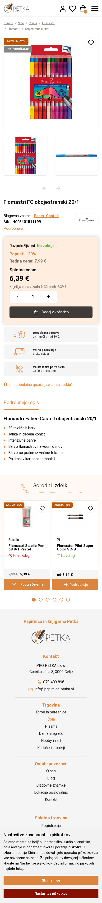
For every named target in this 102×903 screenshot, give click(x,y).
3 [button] (48, 600)
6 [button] (68, 600)
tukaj (19, 868)
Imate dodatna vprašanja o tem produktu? (41, 385)
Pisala (33, 23)
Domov (8, 23)
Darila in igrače (51, 733)
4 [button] (54, 600)
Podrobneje (13, 228)
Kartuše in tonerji (51, 747)
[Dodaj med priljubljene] (91, 43)
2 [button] (41, 600)
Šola (21, 23)
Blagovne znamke (51, 785)
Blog (51, 778)
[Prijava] (63, 8)
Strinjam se (51, 880)
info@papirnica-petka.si (54, 689)
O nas (51, 771)
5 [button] (61, 600)
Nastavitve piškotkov (51, 893)
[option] (25, 156)
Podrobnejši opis (21, 402)
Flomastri (48, 23)
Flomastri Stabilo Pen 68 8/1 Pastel (26, 547)
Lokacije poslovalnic (51, 792)
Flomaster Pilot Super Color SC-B (75, 547)
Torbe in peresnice (51, 712)
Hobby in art (51, 740)
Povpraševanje (31, 584)
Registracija (51, 825)
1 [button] (34, 600)
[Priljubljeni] (72, 8)
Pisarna (51, 726)
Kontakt (51, 799)
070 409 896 (53, 682)
